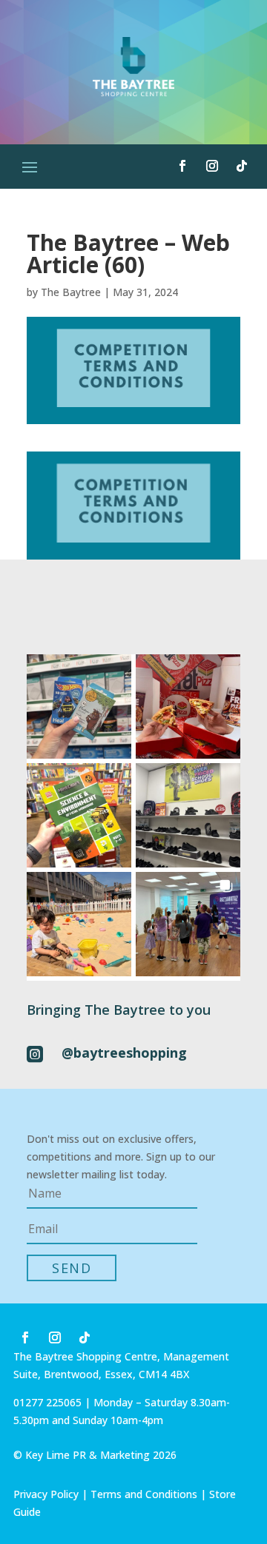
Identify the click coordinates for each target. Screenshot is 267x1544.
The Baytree (71, 292)
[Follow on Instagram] (212, 166)
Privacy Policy (46, 1494)
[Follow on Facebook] (182, 166)
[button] (79, 706)
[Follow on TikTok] (242, 166)
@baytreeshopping (124, 1052)
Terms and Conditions (143, 1494)
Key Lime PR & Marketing (89, 1455)
